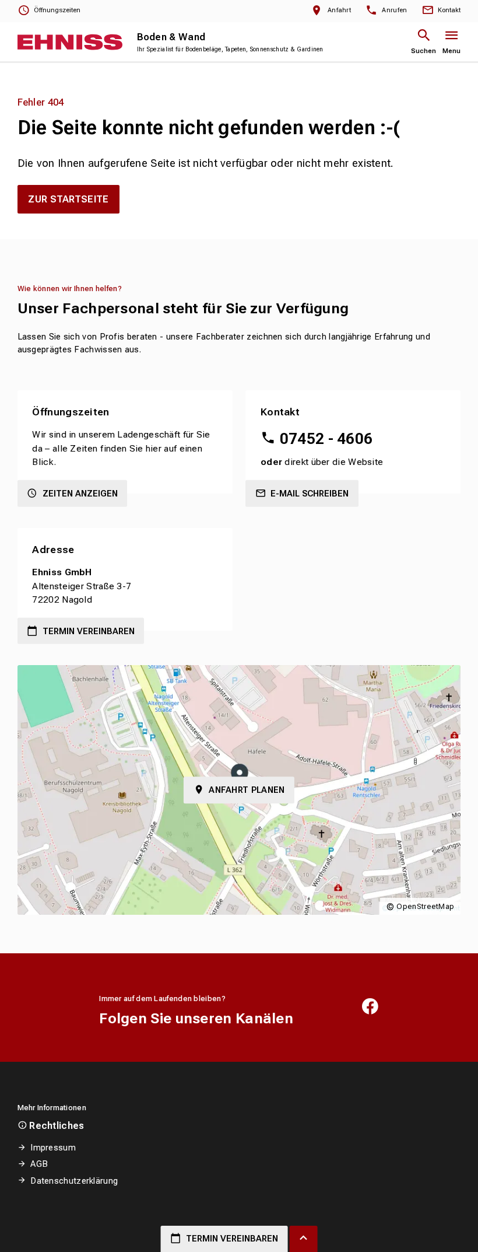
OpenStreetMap (425, 906)
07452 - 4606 (326, 438)
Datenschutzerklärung (74, 1181)
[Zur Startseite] (69, 42)
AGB (39, 1164)
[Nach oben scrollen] (304, 1239)
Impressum (53, 1147)
